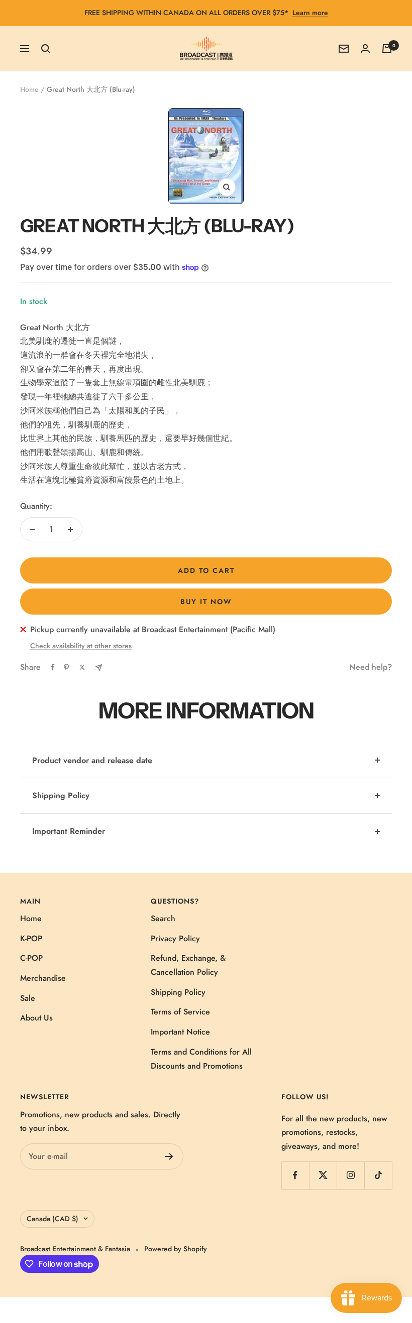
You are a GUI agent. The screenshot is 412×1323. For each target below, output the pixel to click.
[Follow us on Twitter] (323, 1175)
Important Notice (180, 1032)
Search (163, 918)
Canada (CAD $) (52, 1219)
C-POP (31, 958)
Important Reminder (68, 831)
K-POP (31, 938)
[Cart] (387, 48)
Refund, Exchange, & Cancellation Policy (188, 965)
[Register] (169, 1156)
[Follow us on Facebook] (295, 1175)
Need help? (370, 667)
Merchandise (43, 978)
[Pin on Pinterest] (66, 667)
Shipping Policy (60, 795)
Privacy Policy (175, 938)
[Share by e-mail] (98, 667)
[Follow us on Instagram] (350, 1175)
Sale (27, 998)
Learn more (310, 13)
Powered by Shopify (175, 1249)
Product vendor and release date (92, 760)
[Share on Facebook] (53, 667)
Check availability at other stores (81, 646)
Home (29, 89)
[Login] (365, 48)
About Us (36, 1017)
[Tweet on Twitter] (82, 667)
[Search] (45, 48)
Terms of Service (180, 1011)
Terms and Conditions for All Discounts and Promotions (201, 1059)
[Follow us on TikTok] (378, 1175)
